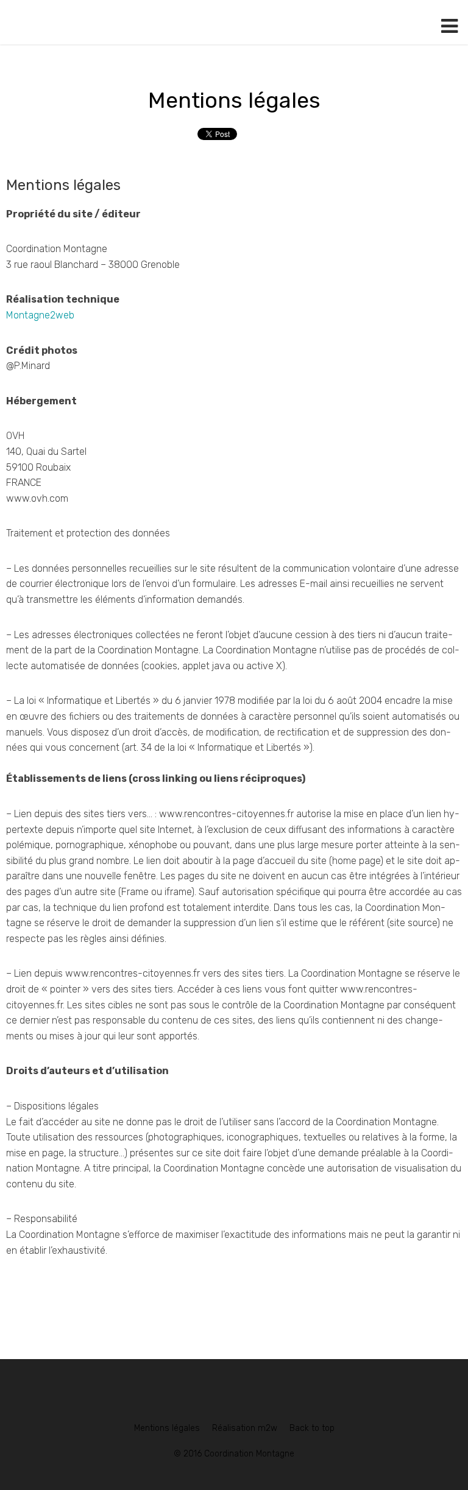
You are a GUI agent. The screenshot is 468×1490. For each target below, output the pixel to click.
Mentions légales (234, 100)
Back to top (312, 1428)
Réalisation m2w (244, 1428)
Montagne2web (40, 315)
